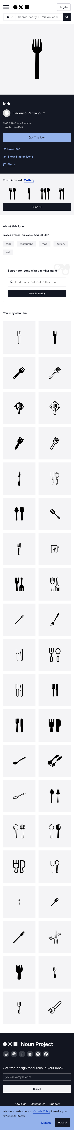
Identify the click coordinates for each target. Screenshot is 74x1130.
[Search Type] (9, 17)
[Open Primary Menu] (6, 7)
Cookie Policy (41, 1111)
